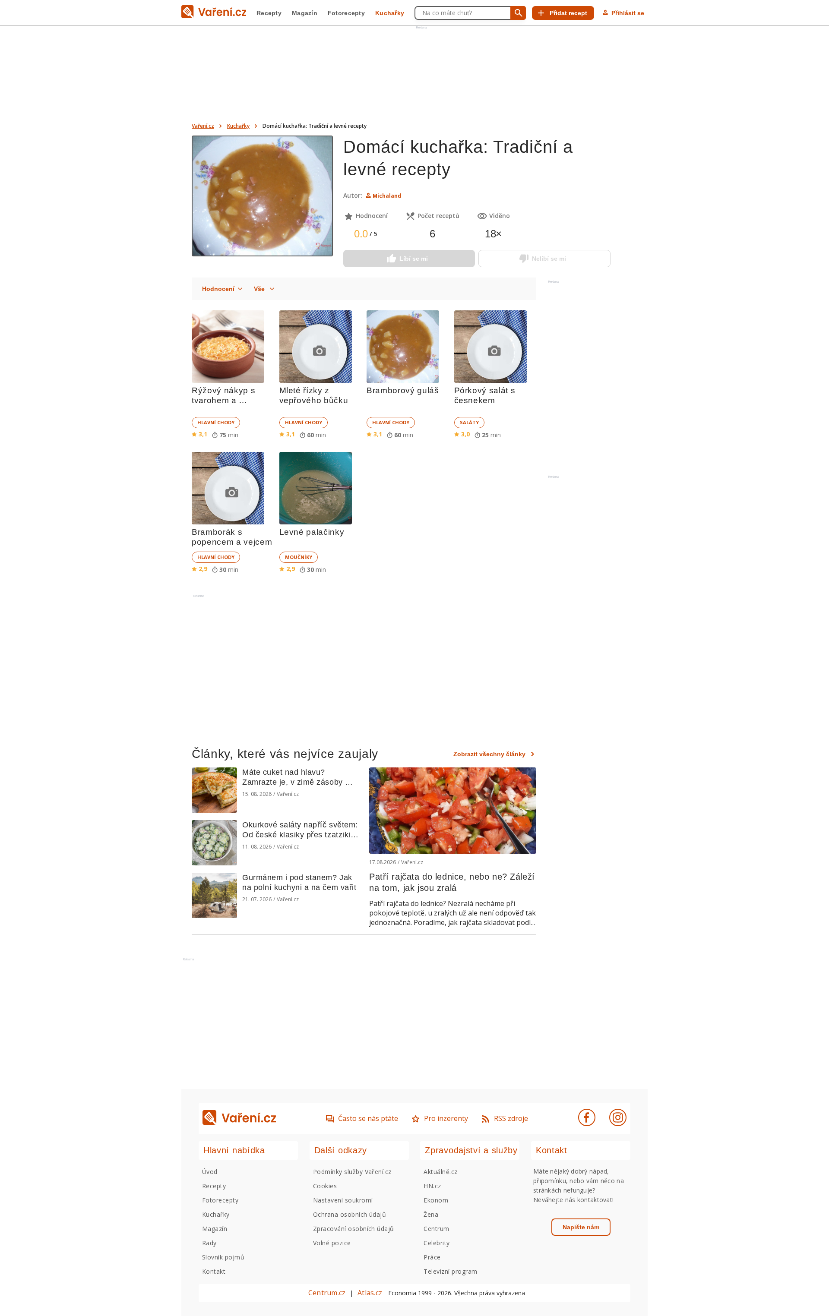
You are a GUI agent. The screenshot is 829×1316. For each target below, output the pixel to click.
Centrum (436, 1228)
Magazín (304, 12)
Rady (209, 1243)
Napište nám (581, 1227)
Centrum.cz (326, 1292)
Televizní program (450, 1271)
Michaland (387, 195)
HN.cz (432, 1186)
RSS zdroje (511, 1118)
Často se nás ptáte (368, 1118)
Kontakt (213, 1271)
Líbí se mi (413, 258)
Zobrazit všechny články (489, 754)
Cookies (325, 1186)
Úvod (210, 1172)
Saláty (469, 422)
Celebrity (436, 1243)
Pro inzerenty (446, 1118)
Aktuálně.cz (440, 1172)
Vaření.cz (203, 125)
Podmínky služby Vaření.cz (352, 1172)
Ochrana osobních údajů (349, 1214)
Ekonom (436, 1200)
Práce (432, 1257)
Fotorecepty (346, 12)
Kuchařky (389, 12)
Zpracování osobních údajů (353, 1228)
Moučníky (298, 557)
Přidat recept (568, 12)
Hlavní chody (215, 422)
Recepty (269, 12)
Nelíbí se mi (549, 258)
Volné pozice (332, 1243)
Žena (431, 1214)
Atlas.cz (370, 1292)
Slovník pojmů (223, 1257)
